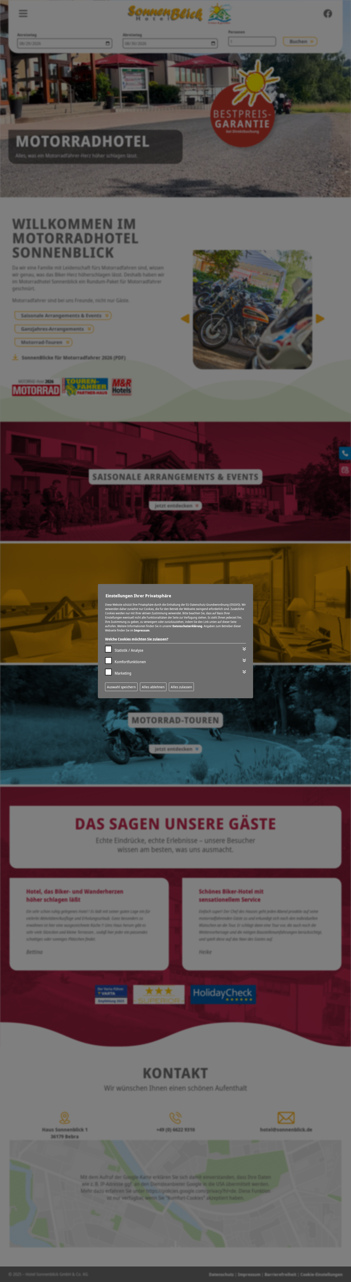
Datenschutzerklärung (187, 626)
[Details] (244, 649)
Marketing (123, 673)
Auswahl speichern (121, 686)
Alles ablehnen (153, 686)
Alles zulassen (181, 686)
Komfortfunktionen (130, 661)
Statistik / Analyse (129, 650)
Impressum (141, 630)
